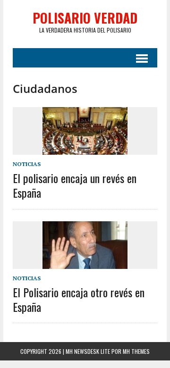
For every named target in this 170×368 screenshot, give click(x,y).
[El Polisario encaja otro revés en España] (85, 262)
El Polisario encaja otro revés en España (78, 299)
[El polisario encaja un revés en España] (85, 148)
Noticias (27, 163)
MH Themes (136, 351)
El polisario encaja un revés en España (74, 185)
